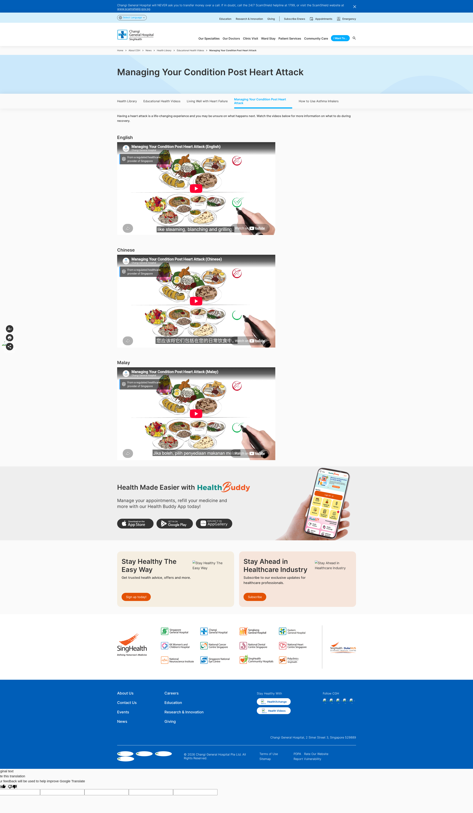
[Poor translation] (12, 786)
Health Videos (277, 710)
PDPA (297, 754)
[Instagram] (332, 700)
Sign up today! (136, 597)
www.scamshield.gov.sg (133, 9)
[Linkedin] (338, 700)
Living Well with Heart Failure (207, 101)
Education (173, 702)
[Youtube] (352, 700)
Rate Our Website (316, 754)
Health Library (164, 50)
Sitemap (265, 759)
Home (120, 50)
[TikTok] (345, 700)
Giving (170, 721)
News (149, 50)
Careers (171, 693)
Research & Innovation (184, 712)
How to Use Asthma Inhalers (318, 101)
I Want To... (340, 38)
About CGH (134, 50)
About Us (125, 693)
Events (123, 712)
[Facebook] (325, 700)
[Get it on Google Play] (174, 524)
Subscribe (255, 597)
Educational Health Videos (190, 50)
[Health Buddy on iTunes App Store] (135, 524)
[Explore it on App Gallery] (214, 524)
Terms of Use (268, 754)
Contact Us (127, 702)
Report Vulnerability (307, 759)
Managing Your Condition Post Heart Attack (260, 101)
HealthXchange (277, 701)
